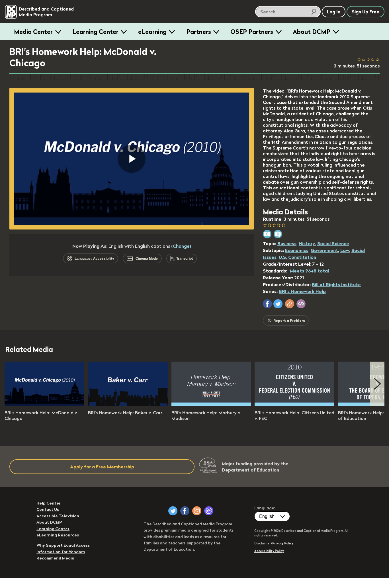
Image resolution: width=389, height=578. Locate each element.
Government (324, 250)
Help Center (48, 503)
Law (344, 250)
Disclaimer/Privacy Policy (273, 543)
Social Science (333, 243)
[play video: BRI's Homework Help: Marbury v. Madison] (211, 404)
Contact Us (47, 509)
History (307, 243)
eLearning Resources (57, 535)
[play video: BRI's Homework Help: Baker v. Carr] (128, 404)
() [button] (181, 246)
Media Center (33, 31)
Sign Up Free (365, 12)
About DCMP (311, 31)
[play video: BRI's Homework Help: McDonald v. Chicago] (44, 404)
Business (286, 243)
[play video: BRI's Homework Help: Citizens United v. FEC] (294, 404)
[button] (267, 303)
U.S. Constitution (297, 257)
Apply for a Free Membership (102, 467)
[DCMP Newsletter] (208, 510)
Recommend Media (55, 558)
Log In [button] (333, 12)
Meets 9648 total (309, 271)
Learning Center (95, 31)
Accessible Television (57, 515)
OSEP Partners (251, 31)
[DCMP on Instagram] (196, 510)
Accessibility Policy (269, 551)
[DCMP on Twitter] (172, 510)
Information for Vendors (60, 551)
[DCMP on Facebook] (184, 510)
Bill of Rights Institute (336, 284)
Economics (296, 250)
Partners (198, 31)
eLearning (152, 31)
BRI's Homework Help (302, 291)
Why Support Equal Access (63, 545)
